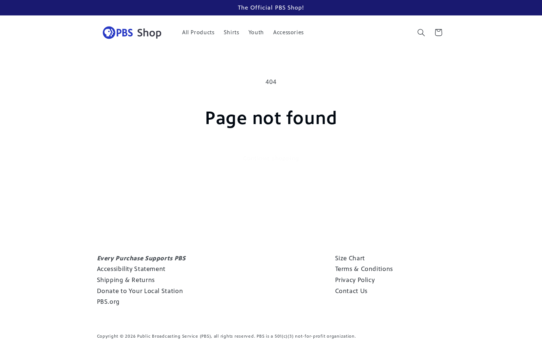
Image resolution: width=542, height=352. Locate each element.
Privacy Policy (355, 280)
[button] (421, 32)
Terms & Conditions (364, 268)
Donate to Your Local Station (140, 291)
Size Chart (350, 258)
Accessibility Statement (131, 268)
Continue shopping (271, 158)
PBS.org (108, 301)
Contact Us (351, 291)
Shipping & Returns (126, 280)
